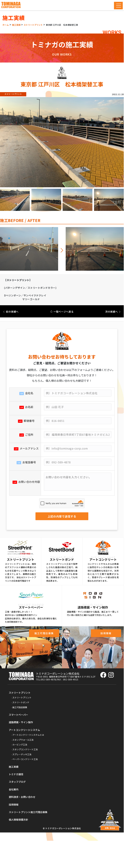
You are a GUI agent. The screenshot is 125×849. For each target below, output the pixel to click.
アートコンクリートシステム (24, 730)
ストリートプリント (19, 692)
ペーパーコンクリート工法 (25, 759)
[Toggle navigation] (118, 5)
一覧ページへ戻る (63, 311)
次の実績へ (112, 311)
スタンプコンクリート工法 (25, 749)
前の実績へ (12, 311)
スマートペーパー (18, 714)
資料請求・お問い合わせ (22, 797)
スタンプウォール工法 (23, 739)
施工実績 (13, 766)
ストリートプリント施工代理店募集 (28, 812)
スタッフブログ (17, 781)
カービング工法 (19, 744)
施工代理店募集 (19, 707)
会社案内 (13, 789)
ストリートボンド (20, 702)
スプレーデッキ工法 (21, 754)
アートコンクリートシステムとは (28, 734)
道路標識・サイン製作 (21, 722)
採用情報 (13, 804)
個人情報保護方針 (18, 819)
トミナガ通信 (16, 774)
